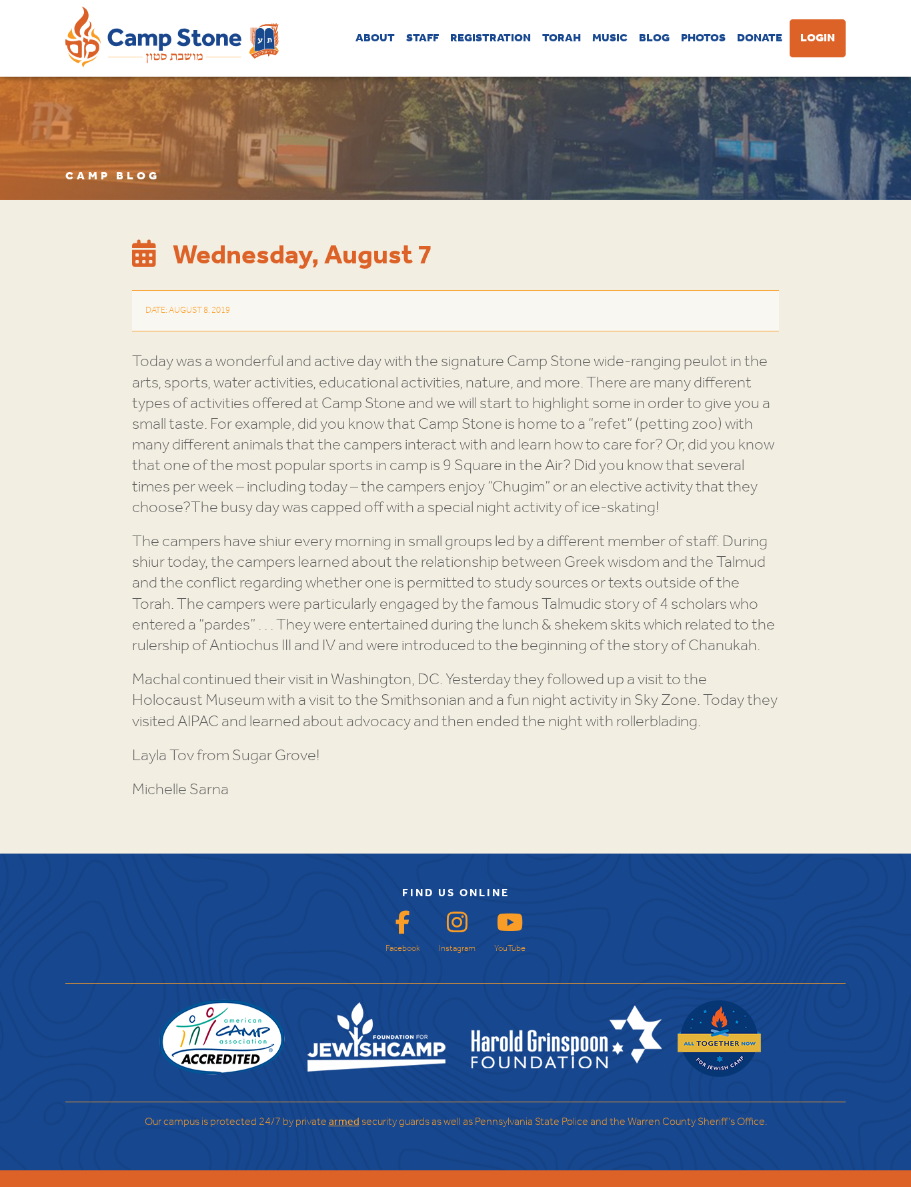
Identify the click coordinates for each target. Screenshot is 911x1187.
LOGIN (817, 38)
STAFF (422, 38)
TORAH (561, 38)
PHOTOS (703, 38)
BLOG (654, 38)
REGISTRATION (490, 38)
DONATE (759, 38)
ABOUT (375, 38)
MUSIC (610, 38)
